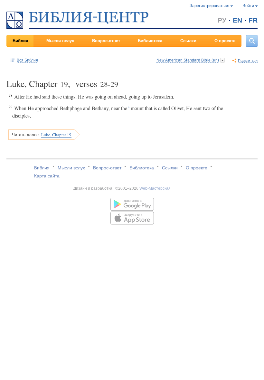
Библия (20, 40)
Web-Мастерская (155, 188)
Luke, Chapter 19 (56, 135)
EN (237, 20)
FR (253, 20)
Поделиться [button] (248, 60)
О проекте (224, 40)
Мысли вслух (60, 40)
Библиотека (150, 40)
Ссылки (188, 40)
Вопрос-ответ (106, 40)
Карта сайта (47, 175)
